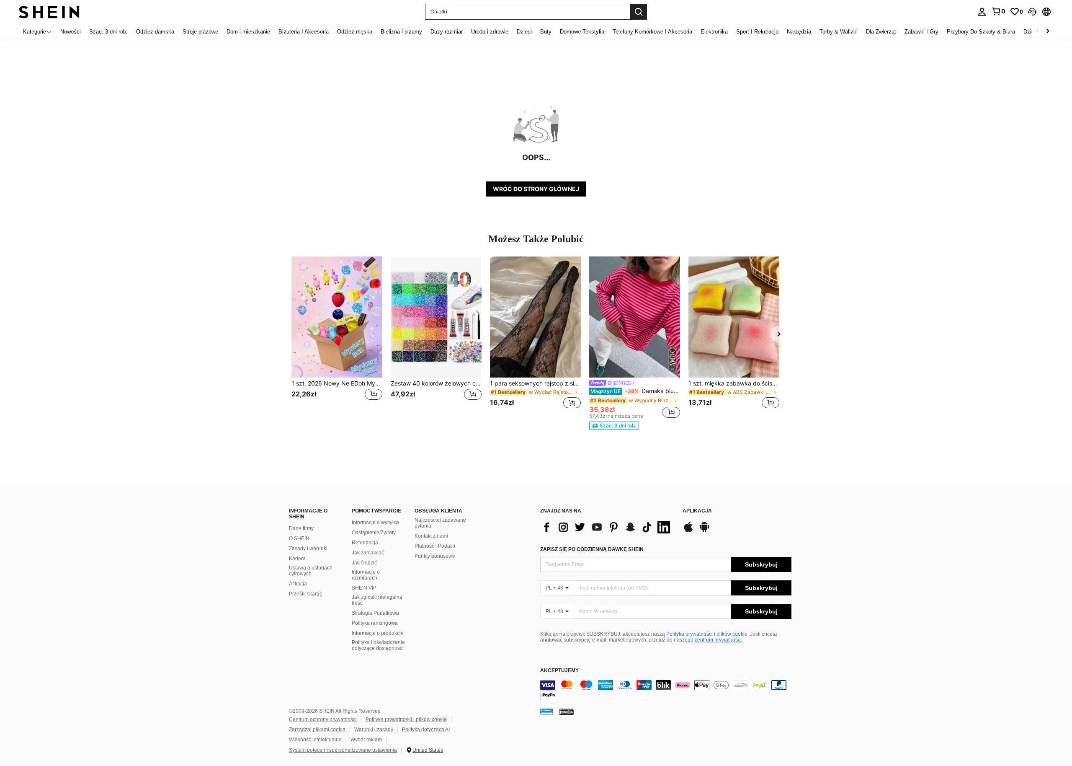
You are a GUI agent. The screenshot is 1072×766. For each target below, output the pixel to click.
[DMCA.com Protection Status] (566, 711)
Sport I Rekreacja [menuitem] (757, 31)
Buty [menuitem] (545, 31)
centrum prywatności (718, 640)
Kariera (297, 559)
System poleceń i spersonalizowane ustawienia (343, 750)
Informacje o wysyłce (375, 522)
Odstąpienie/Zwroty (374, 533)
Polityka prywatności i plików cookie (706, 634)
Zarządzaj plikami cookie (317, 729)
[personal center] (982, 12)
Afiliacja (298, 584)
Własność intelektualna (315, 740)
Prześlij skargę (305, 594)
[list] (607, 527)
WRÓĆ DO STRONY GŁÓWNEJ (536, 188)
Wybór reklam (366, 740)
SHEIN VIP (364, 588)
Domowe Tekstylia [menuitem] (582, 31)
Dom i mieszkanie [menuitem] (248, 31)
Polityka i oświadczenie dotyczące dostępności (378, 645)
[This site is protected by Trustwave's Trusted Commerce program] (546, 711)
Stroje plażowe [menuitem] (200, 31)
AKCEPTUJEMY (559, 670)
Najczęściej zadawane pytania (440, 523)
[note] (614, 426)
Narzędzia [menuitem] (799, 31)
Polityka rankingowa (375, 623)
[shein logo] (49, 11)
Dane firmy (301, 528)
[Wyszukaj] (638, 12)
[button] (1032, 12)
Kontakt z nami (431, 536)
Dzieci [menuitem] (524, 31)
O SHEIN (299, 538)
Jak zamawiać (368, 553)
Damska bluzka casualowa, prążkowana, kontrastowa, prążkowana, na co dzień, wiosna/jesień (635, 391)
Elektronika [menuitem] (714, 31)
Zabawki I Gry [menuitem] (921, 31)
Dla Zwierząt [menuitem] (881, 31)
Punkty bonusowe (435, 556)
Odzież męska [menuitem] (354, 31)
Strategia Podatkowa (375, 613)
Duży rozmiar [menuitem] (446, 31)
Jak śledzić (364, 563)
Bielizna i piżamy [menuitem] (401, 31)
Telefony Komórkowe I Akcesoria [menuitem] (652, 31)
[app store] (688, 531)
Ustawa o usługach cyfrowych (310, 571)
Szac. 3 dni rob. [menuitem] (108, 31)
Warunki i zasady (373, 729)
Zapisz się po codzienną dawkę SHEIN (592, 549)
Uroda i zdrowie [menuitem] (489, 31)
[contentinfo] (665, 690)
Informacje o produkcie (378, 633)
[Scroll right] (1048, 31)
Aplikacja (697, 511)
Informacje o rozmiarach (366, 575)
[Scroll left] (1038, 31)
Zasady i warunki (308, 548)
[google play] (704, 531)
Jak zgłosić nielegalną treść (377, 600)
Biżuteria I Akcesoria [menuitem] (303, 31)
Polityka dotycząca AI (426, 729)
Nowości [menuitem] (70, 31)
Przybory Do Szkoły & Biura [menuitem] (981, 31)
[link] (998, 11)
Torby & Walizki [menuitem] (838, 31)
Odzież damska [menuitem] (155, 31)
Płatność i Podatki (435, 546)
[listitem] (336, 337)
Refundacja (365, 543)
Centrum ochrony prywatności (323, 719)
